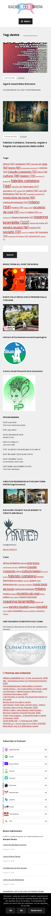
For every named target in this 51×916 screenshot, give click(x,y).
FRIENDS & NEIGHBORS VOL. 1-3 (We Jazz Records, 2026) (25, 678)
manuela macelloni (35, 194)
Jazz (43, 191)
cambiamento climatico (30, 168)
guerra (32, 190)
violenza (5, 614)
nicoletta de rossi (27, 593)
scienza (35, 227)
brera (14, 167)
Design (27, 176)
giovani (21, 191)
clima (42, 172)
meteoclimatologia (15, 202)
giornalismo (9, 191)
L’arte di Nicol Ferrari (11, 856)
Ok (10, 910)
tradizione (13, 236)
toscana (17, 610)
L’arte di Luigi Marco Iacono (14, 845)
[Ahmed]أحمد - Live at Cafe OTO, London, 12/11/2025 (24, 723)
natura (28, 208)
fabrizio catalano (22, 576)
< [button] (6, 279)
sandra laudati (16, 227)
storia (25, 232)
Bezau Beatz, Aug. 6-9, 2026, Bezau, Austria (20, 726)
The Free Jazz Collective (18, 673)
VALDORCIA (34, 236)
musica (17, 207)
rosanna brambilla (19, 601)
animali (36, 164)
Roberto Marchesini (22, 217)
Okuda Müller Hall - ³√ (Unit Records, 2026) (20, 721)
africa (9, 164)
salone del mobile (39, 223)
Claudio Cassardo (22, 171)
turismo (23, 236)
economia (40, 176)
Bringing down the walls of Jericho (17, 702)
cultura (11, 176)
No (21, 910)
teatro (33, 232)
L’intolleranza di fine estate (15, 868)
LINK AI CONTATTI (10, 549)
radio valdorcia (14, 597)
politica (32, 212)
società (12, 232)
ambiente (23, 164)
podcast (21, 78)
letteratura (11, 194)
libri (23, 194)
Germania (31, 186)
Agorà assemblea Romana (19, 84)
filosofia (17, 187)
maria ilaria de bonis (19, 197)
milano (40, 589)
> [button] (45, 279)
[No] (48, 904)
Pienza (23, 212)
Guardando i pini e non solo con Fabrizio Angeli (23, 891)
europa (7, 181)
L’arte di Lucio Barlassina (13, 879)
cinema (22, 567)
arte (29, 563)
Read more (36, 910)
